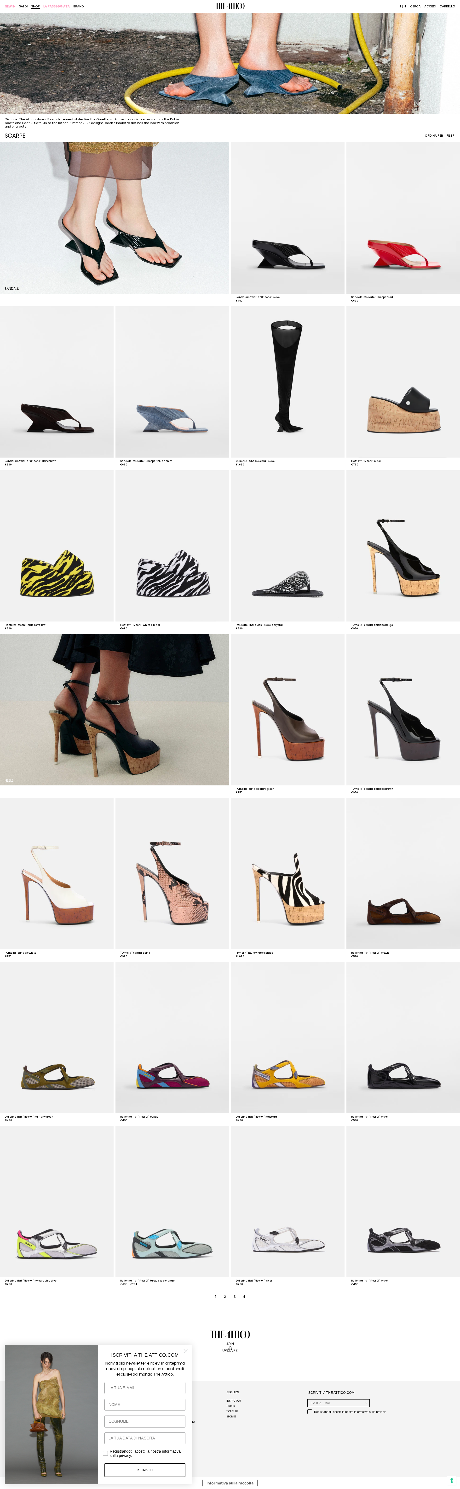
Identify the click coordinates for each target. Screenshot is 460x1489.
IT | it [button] (403, 6)
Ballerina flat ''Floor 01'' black (369, 1117)
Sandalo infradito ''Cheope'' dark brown (30, 461)
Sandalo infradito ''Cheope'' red (372, 297)
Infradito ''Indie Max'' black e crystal (259, 625)
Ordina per (434, 135)
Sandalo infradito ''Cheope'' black (258, 297)
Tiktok (230, 1406)
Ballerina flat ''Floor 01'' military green (29, 1117)
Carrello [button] (447, 6)
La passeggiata (56, 7)
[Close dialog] (185, 1351)
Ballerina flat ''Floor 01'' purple (139, 1117)
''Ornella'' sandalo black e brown (372, 789)
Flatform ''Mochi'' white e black (140, 625)
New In (10, 7)
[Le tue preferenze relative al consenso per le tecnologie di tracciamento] (451, 1480)
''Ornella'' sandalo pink (135, 953)
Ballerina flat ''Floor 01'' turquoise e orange (147, 1280)
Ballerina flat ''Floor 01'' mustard (256, 1117)
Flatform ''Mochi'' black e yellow (25, 625)
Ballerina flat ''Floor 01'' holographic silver (31, 1280)
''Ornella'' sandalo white (20, 953)
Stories (231, 1416)
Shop (35, 7)
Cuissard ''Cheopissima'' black (255, 461)
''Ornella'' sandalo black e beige (372, 625)
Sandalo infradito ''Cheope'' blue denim (146, 461)
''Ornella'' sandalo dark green (255, 789)
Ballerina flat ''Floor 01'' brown (370, 953)
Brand (78, 7)
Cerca (415, 6)
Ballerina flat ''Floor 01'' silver (254, 1280)
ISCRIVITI (145, 1470)
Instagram (233, 1401)
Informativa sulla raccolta (230, 1483)
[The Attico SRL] (230, 6)
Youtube (232, 1411)
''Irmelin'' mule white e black (254, 953)
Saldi (23, 7)
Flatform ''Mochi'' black (366, 461)
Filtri (451, 135)
